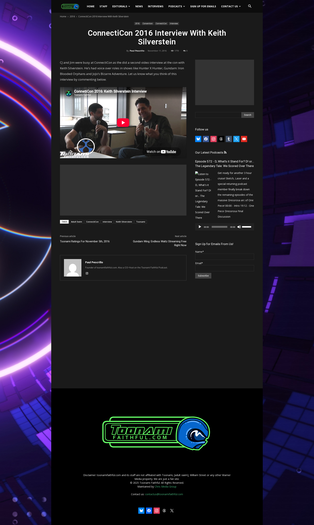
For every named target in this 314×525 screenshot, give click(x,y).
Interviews (155, 6)
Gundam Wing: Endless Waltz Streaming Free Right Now (159, 243)
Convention (148, 23)
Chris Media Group (165, 486)
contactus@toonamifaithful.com (164, 494)
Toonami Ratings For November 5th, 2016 (85, 241)
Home (90, 6)
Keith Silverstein (124, 221)
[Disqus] (123, 334)
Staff (103, 6)
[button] (249, 6)
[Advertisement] (123, 190)
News (139, 6)
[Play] (200, 227)
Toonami (140, 221)
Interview (174, 23)
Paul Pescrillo (137, 50)
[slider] (247, 226)
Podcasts (175, 6)
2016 (72, 16)
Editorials (119, 6)
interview (107, 221)
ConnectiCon (161, 23)
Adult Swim (76, 221)
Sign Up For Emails (203, 6)
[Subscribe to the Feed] (225, 152)
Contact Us (229, 6)
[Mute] (239, 227)
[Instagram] (88, 273)
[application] (224, 226)
